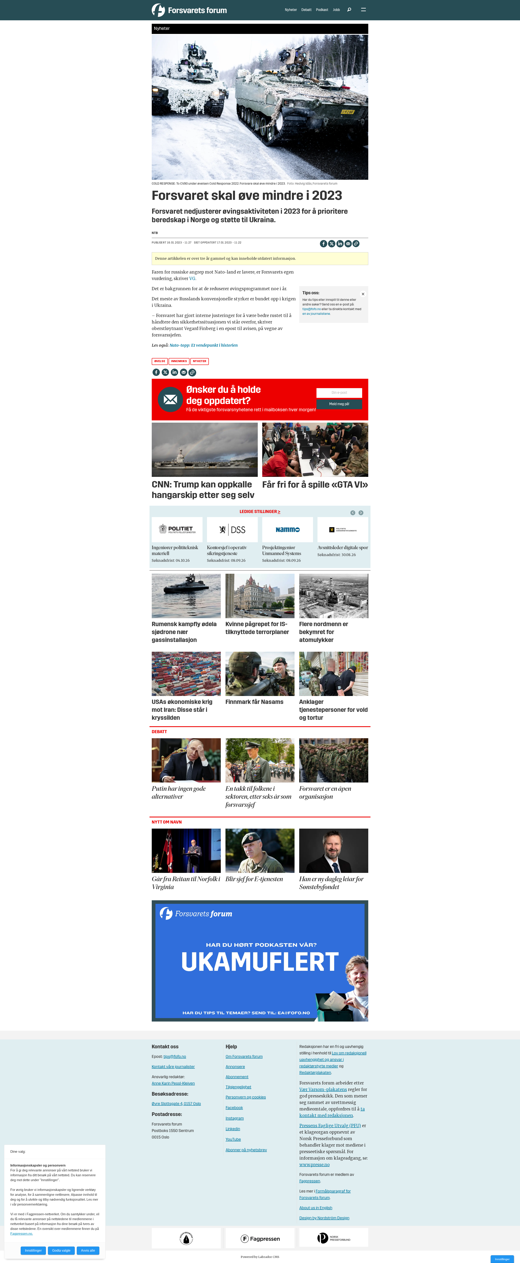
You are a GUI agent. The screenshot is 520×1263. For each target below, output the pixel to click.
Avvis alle (88, 1250)
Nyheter (291, 10)
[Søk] (349, 10)
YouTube (233, 1140)
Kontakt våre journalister (173, 1067)
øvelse (159, 361)
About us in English (315, 1208)
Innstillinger (502, 1259)
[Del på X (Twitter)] (332, 243)
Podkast (322, 10)
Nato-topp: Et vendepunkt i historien (204, 345)
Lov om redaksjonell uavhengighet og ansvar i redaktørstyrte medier (332, 1059)
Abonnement (237, 1077)
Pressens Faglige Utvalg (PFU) (330, 1125)
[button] (353, 512)
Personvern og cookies (246, 1097)
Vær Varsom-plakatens (323, 1089)
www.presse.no (314, 1164)
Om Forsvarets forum (244, 1057)
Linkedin (233, 1129)
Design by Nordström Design (324, 1218)
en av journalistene (316, 314)
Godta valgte (61, 1250)
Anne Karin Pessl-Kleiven (173, 1084)
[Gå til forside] (189, 10)
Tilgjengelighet (238, 1087)
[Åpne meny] (363, 10)
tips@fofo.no (311, 309)
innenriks (179, 361)
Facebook (234, 1108)
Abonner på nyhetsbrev (246, 1150)
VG (192, 278)
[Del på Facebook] (323, 243)
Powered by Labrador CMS (260, 1257)
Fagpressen (309, 1181)
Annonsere (235, 1067)
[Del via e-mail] (348, 243)
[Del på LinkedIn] (340, 243)
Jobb (336, 10)
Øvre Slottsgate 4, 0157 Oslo (176, 1104)
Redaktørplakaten (315, 1073)
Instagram (235, 1119)
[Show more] (363, 294)
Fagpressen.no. (21, 1233)
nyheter (199, 361)
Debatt (306, 10)
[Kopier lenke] (356, 243)
